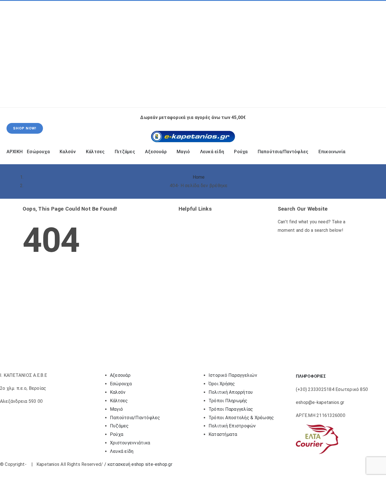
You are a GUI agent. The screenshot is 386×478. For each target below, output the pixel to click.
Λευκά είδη (121, 451)
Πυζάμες (119, 426)
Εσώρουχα (121, 383)
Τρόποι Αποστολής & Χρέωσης (241, 417)
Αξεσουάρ (120, 375)
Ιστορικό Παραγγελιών (233, 375)
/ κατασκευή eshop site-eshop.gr (138, 464)
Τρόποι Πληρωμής (228, 400)
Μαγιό (116, 409)
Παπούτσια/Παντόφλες (135, 417)
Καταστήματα (223, 434)
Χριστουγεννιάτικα (130, 442)
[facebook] (15, 54)
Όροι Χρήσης (222, 383)
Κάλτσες (119, 400)
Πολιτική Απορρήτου (231, 392)
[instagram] (24, 54)
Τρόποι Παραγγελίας (231, 409)
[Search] (305, 97)
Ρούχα (116, 434)
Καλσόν (117, 392)
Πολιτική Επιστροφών (232, 426)
